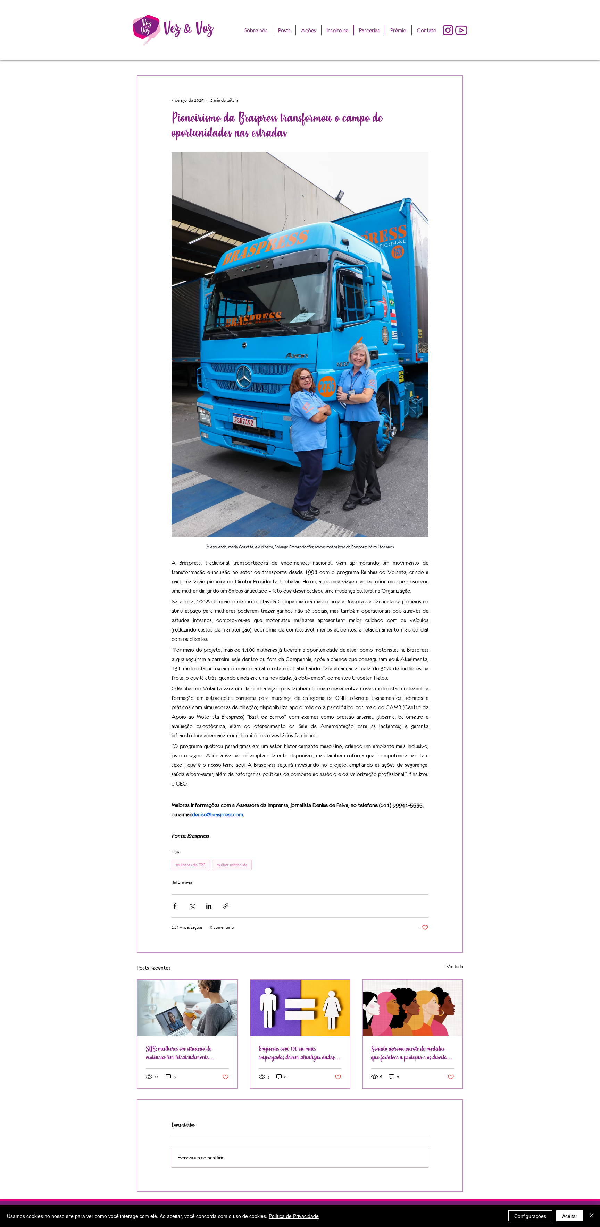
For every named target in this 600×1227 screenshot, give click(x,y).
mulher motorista (232, 865)
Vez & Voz (188, 28)
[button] (398, 30)
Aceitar (569, 1215)
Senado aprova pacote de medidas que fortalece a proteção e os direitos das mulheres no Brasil (410, 1053)
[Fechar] (592, 1215)
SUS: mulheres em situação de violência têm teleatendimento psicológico (178, 1053)
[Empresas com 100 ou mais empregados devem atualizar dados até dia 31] (300, 1008)
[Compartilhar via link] (226, 906)
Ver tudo (455, 966)
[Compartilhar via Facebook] (175, 906)
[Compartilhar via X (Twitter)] (192, 906)
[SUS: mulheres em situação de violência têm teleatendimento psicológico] (187, 1008)
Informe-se (182, 882)
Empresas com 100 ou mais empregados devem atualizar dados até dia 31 (297, 1053)
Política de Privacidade (294, 1215)
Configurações (530, 1215)
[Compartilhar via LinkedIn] (209, 906)
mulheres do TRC (191, 865)
